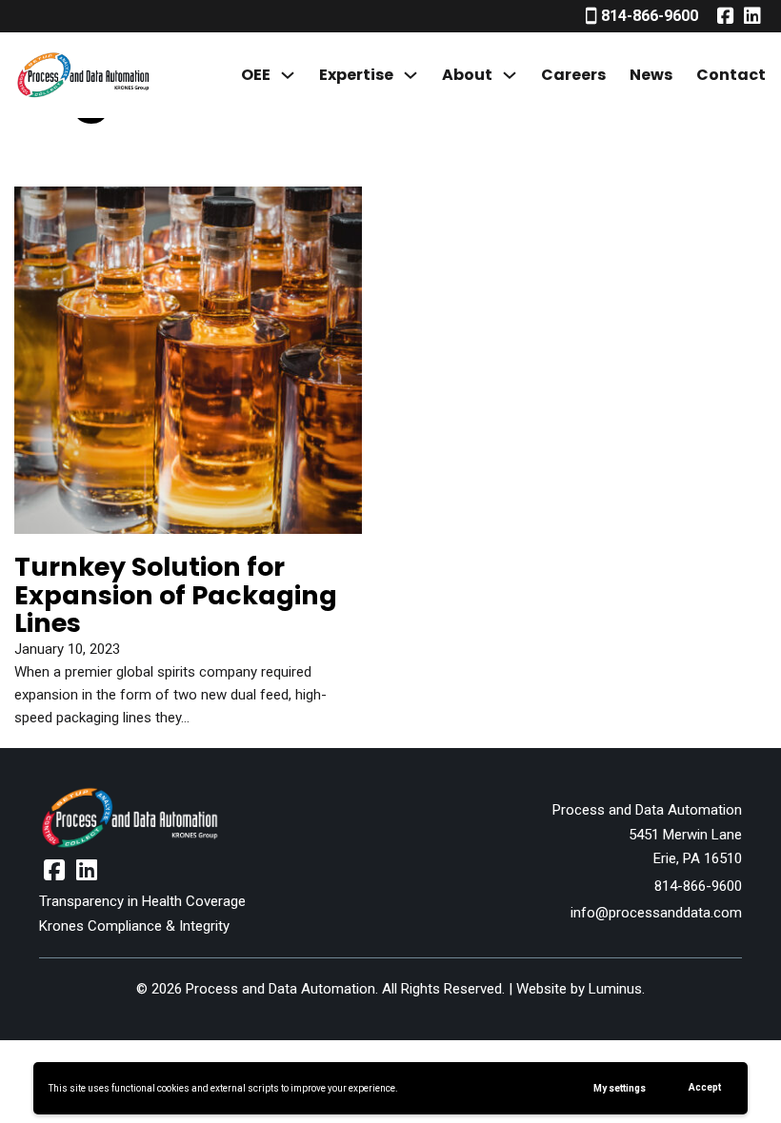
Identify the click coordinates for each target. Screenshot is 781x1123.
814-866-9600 (698, 886)
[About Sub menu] (509, 75)
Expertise (356, 75)
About (467, 75)
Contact (731, 75)
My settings (619, 1088)
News (651, 75)
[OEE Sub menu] (287, 75)
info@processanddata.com (656, 912)
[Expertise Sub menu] (410, 75)
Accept (705, 1087)
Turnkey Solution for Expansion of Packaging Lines (175, 594)
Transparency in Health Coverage (142, 901)
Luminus (615, 988)
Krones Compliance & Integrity (134, 926)
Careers (573, 75)
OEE (255, 75)
